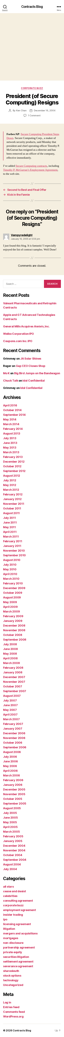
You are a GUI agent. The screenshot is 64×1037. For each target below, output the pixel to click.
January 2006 (12, 784)
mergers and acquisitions (20, 933)
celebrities (10, 896)
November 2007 (14, 681)
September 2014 (14, 414)
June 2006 (10, 761)
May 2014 (9, 419)
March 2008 (11, 663)
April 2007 (10, 714)
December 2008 (14, 625)
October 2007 (12, 686)
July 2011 (9, 517)
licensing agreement (17, 924)
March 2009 (11, 611)
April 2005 (10, 827)
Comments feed (14, 1011)
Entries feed (11, 1007)
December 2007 (14, 677)
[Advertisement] (32, 47)
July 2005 (10, 813)
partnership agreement (19, 947)
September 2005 (14, 803)
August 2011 (11, 513)
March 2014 (11, 424)
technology (10, 980)
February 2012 (13, 494)
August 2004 (12, 864)
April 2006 (10, 770)
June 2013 (10, 442)
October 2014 (12, 410)
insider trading (13, 914)
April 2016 (10, 405)
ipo (5, 919)
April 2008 (10, 658)
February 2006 (13, 780)
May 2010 (9, 569)
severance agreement (18, 966)
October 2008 (12, 635)
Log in (7, 1002)
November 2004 (14, 850)
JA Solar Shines (30, 358)
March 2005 (11, 831)
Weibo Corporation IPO (18, 333)
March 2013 (11, 452)
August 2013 (11, 433)
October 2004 (12, 855)
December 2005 (14, 789)
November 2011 (13, 503)
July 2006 (10, 756)
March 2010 (11, 578)
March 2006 (11, 775)
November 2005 (14, 794)
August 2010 (11, 560)
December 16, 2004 (44, 110)
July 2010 (9, 564)
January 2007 (12, 728)
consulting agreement (18, 900)
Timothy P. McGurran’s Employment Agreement (30, 170)
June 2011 (10, 522)
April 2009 (10, 606)
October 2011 (12, 508)
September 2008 (14, 639)
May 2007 (10, 709)
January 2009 (12, 620)
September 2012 (14, 471)
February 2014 (13, 428)
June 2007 (10, 705)
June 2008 (10, 649)
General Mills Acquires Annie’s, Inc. (26, 326)
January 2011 (12, 546)
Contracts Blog (32, 6)
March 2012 (11, 489)
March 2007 (11, 719)
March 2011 (11, 536)
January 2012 (12, 499)
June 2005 (10, 817)
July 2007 (10, 700)
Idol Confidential (34, 380)
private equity (12, 952)
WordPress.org (13, 1016)
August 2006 (12, 752)
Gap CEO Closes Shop (30, 366)
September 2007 (14, 691)
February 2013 (13, 457)
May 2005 (10, 822)
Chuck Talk (10, 380)
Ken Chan (21, 110)
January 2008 (12, 672)
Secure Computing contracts (31, 166)
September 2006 (14, 747)
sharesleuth (11, 971)
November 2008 (14, 630)
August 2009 (12, 597)
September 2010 (14, 555)
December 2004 (14, 845)
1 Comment (34, 115)
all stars (8, 886)
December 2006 (14, 733)
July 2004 (10, 869)
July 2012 (9, 480)
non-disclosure (13, 942)
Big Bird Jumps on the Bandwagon (37, 373)
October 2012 (12, 466)
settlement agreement (18, 961)
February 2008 (13, 667)
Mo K (6, 373)
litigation (9, 928)
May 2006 (10, 766)
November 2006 (14, 738)
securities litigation (16, 956)
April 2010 (10, 574)
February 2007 (13, 724)
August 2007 (12, 695)
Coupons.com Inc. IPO (17, 341)
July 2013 (9, 438)
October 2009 (12, 592)
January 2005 (12, 841)
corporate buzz (32, 88)
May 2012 (9, 485)
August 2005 (12, 808)
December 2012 (14, 461)
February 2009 (13, 616)
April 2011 (9, 531)
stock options (12, 975)
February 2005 (13, 836)
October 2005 (12, 798)
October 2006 (12, 742)
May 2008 (10, 653)
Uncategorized (13, 985)
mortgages (10, 938)
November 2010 (14, 550)
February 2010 (13, 583)
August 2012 (11, 475)
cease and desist (14, 891)
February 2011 (12, 541)
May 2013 (9, 447)
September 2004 (14, 859)
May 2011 (9, 527)
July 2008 (10, 644)
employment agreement (19, 910)
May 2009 (10, 602)
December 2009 (14, 588)
